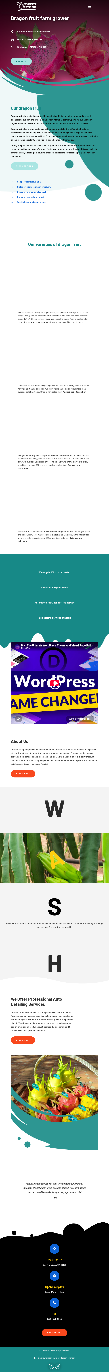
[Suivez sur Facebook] (51, 1366)
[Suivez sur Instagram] (57, 1366)
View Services (24, 166)
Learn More (23, 774)
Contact (21, 61)
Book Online (54, 1332)
